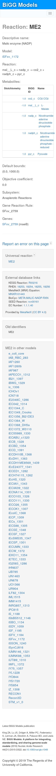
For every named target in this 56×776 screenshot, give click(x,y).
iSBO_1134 (16, 622)
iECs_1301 (16, 521)
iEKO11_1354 (18, 555)
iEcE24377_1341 (20, 467)
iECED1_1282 (18, 471)
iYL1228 (14, 672)
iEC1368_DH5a (19, 425)
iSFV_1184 (16, 635)
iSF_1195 (15, 630)
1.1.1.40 (28, 305)
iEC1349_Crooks (20, 412)
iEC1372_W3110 (20, 429)
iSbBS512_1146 (20, 618)
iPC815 (14, 609)
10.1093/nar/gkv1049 (37, 749)
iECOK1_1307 (18, 509)
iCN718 (14, 395)
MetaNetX (26, 312)
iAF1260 (14, 362)
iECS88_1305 (18, 525)
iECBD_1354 (17, 446)
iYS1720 (14, 681)
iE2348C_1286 (19, 399)
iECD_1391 (16, 450)
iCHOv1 (14, 391)
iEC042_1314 (18, 404)
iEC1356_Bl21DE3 (21, 416)
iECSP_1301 (17, 542)
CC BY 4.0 (39, 312)
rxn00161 (33, 301)
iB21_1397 (16, 378)
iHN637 (14, 567)
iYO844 (14, 677)
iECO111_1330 (19, 500)
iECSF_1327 (17, 534)
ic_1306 (14, 387)
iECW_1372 (17, 551)
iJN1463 (14, 576)
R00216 (33, 283)
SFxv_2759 (10, 224)
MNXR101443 (17, 294)
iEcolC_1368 (17, 513)
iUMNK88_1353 (19, 655)
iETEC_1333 (17, 559)
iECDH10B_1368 (20, 454)
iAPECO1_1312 (19, 374)
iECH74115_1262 (21, 475)
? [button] (50, 243)
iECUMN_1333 (19, 546)
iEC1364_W (17, 420)
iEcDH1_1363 (18, 458)
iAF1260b (15, 366)
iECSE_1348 (17, 530)
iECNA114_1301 (20, 492)
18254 (29, 286)
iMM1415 (15, 601)
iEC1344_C (16, 408)
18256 (46, 286)
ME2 (12, 261)
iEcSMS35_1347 (20, 538)
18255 (37, 286)
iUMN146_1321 (19, 651)
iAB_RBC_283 (18, 357)
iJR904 (13, 588)
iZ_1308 (14, 689)
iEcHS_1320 (17, 479)
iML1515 (14, 597)
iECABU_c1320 (19, 437)
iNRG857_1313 (19, 605)
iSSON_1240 (17, 643)
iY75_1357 (16, 668)
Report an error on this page (26, 243)
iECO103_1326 (19, 496)
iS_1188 (14, 614)
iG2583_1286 (18, 563)
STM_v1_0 (16, 702)
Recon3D (15, 698)
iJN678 (13, 580)
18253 (20, 286)
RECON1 (15, 693)
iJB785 (13, 571)
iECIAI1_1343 (18, 483)
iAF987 (13, 370)
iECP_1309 (16, 517)
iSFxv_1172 (10, 56)
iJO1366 (14, 584)
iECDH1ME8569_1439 (24, 462)
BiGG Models (19, 4)
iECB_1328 (16, 441)
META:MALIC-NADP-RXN (33, 298)
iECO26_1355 (18, 504)
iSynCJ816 (16, 647)
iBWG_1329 (17, 383)
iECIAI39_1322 (19, 488)
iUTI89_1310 (17, 660)
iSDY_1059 (16, 626)
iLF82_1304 (17, 593)
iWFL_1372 (16, 664)
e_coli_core (16, 353)
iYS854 (13, 685)
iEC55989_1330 (19, 433)
